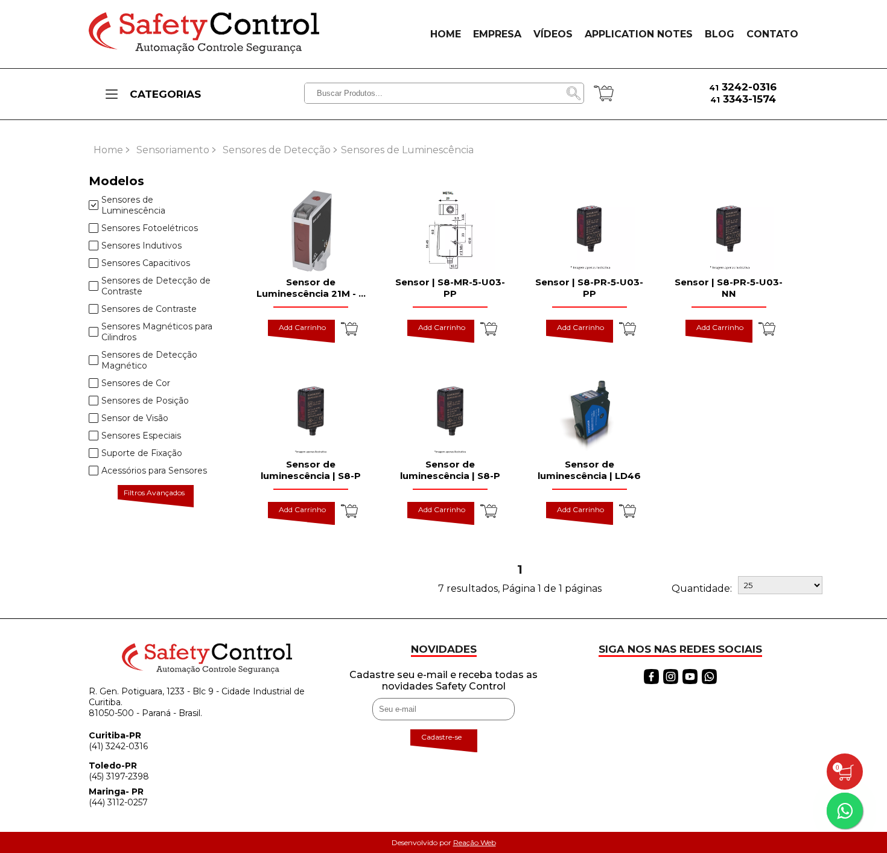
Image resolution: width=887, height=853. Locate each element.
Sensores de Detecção (277, 150)
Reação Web (474, 842)
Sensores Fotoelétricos (149, 228)
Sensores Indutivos (141, 245)
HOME (445, 34)
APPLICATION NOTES (639, 34)
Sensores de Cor (135, 383)
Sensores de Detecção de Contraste (156, 286)
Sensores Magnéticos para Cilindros (156, 332)
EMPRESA (497, 34)
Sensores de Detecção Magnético (149, 360)
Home (108, 150)
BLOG (719, 34)
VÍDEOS (553, 34)
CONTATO (772, 34)
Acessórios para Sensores (154, 470)
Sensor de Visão (134, 418)
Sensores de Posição (145, 400)
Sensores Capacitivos (145, 263)
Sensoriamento (172, 150)
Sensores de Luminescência (133, 205)
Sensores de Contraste (149, 308)
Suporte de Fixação (141, 453)
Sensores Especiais (141, 435)
